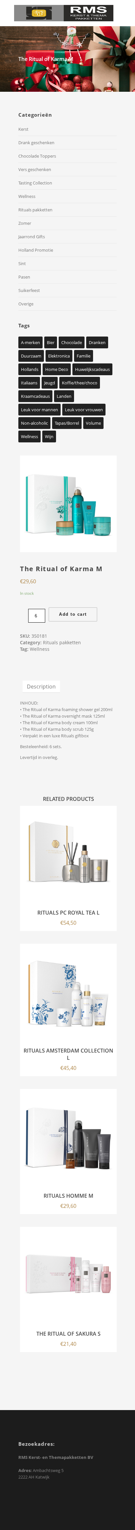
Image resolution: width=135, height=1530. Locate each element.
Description (41, 686)
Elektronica (59, 356)
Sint (22, 263)
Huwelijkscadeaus (92, 369)
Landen (64, 396)
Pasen (24, 277)
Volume (93, 423)
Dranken (97, 342)
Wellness (26, 196)
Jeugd (49, 383)
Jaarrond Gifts (31, 237)
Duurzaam (31, 356)
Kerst (23, 129)
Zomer (24, 223)
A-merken (30, 342)
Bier (50, 342)
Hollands (29, 369)
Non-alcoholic (34, 423)
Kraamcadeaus (35, 396)
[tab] (41, 687)
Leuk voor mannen (39, 410)
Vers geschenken (34, 169)
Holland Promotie (35, 250)
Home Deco (56, 369)
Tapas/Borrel (67, 423)
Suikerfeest (29, 290)
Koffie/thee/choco (79, 383)
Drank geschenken (36, 142)
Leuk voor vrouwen (84, 410)
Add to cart (73, 614)
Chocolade (71, 342)
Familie (83, 356)
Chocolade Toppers (37, 156)
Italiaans (29, 383)
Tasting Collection (35, 183)
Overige (25, 304)
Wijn (49, 436)
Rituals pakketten (35, 210)
